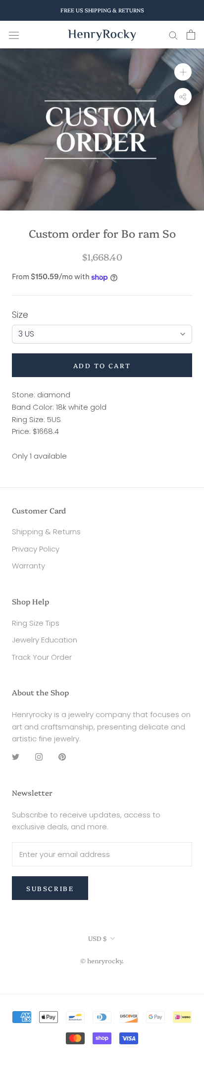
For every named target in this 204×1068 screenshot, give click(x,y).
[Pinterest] (62, 757)
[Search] (173, 35)
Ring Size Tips (35, 623)
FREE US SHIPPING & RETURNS (102, 10)
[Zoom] (183, 72)
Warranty (28, 565)
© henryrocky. (102, 960)
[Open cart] (191, 35)
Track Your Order (42, 657)
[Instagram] (39, 757)
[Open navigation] (14, 35)
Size (20, 314)
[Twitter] (15, 757)
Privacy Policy (35, 549)
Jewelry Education (44, 640)
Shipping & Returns (46, 531)
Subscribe (50, 888)
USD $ (97, 938)
